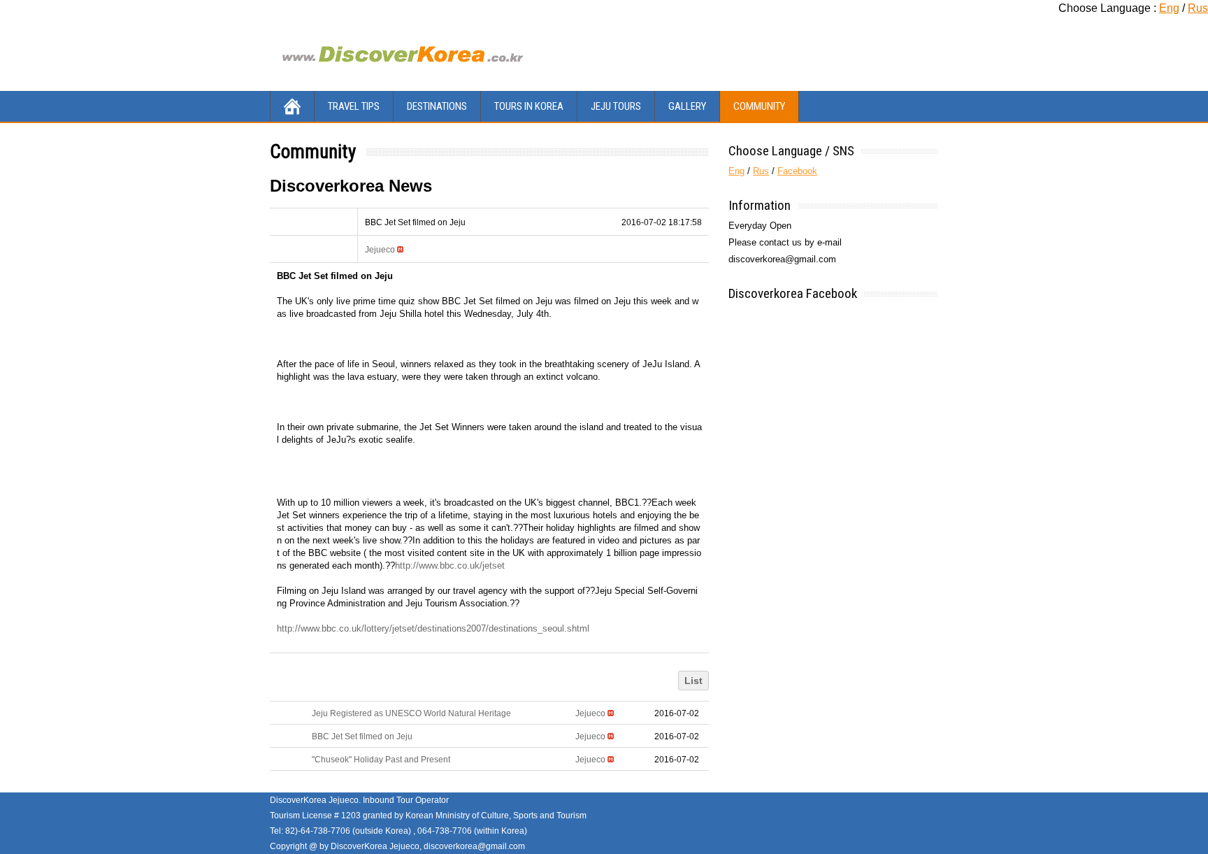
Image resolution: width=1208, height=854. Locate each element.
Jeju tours (616, 106)
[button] (380, 250)
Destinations (437, 106)
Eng (1169, 8)
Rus (1198, 8)
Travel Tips (354, 106)
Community (759, 106)
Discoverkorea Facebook (792, 293)
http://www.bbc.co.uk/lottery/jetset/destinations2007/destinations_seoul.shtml (433, 628)
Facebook (797, 171)
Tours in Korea (528, 106)
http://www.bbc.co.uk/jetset (450, 565)
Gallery (687, 106)
